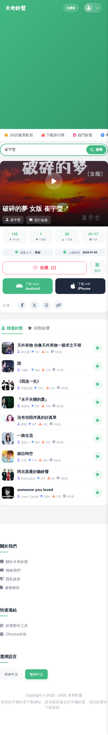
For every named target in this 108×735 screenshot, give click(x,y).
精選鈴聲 (15, 328)
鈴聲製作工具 (17, 625)
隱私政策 (13, 578)
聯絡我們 (13, 570)
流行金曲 (41, 219)
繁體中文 (36, 674)
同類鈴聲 (42, 328)
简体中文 (11, 674)
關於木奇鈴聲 (17, 561)
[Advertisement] (54, 69)
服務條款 (12, 587)
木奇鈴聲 (15, 8)
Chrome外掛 (16, 634)
